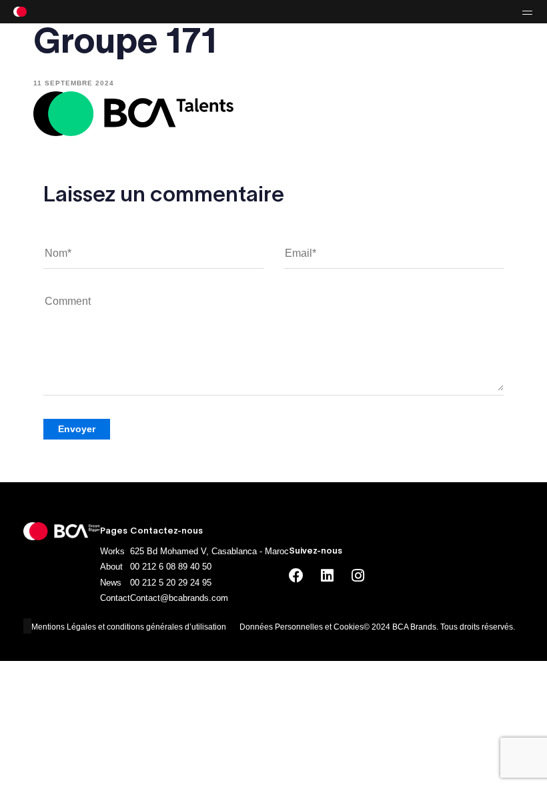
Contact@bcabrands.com (179, 598)
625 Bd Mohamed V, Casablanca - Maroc (209, 551)
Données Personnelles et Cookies (301, 627)
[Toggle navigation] (447, 11)
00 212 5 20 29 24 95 (170, 583)
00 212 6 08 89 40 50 (170, 567)
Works (112, 551)
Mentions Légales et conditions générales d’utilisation (128, 627)
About (111, 567)
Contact (115, 598)
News (110, 583)
